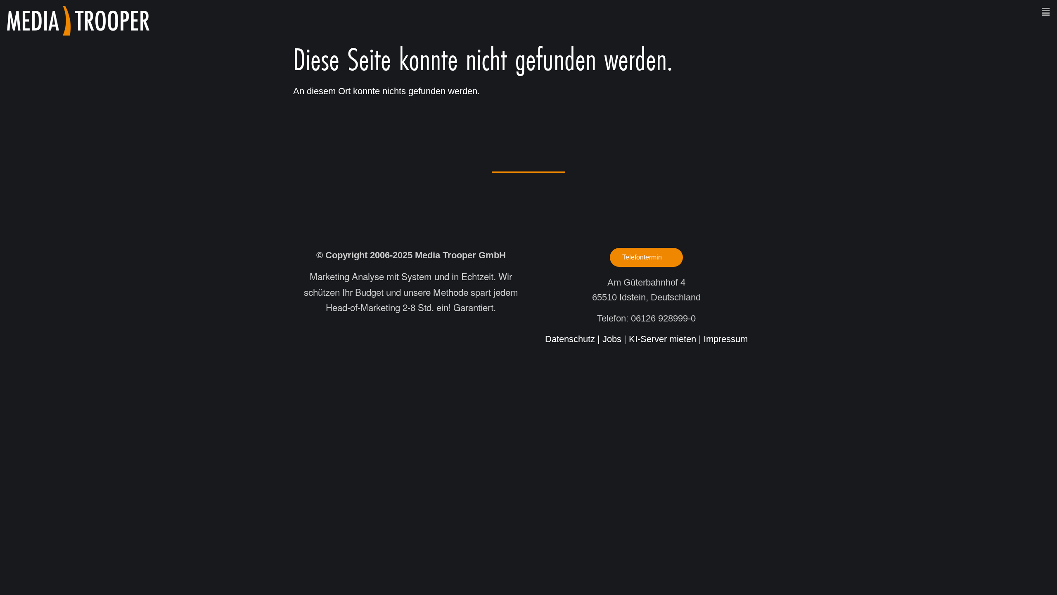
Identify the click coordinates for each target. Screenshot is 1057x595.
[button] (607, 11)
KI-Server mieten (662, 339)
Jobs (611, 339)
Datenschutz (570, 339)
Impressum (726, 339)
